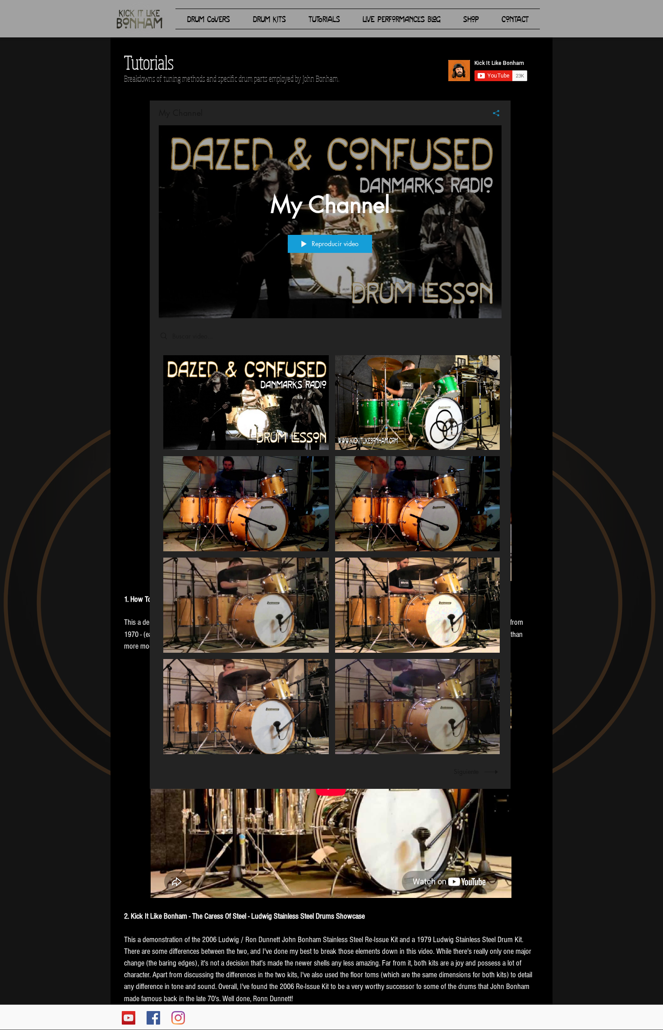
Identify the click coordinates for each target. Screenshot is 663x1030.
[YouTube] (128, 1018)
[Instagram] (178, 1018)
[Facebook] (153, 1018)
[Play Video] (246, 402)
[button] (208, 19)
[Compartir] (493, 113)
